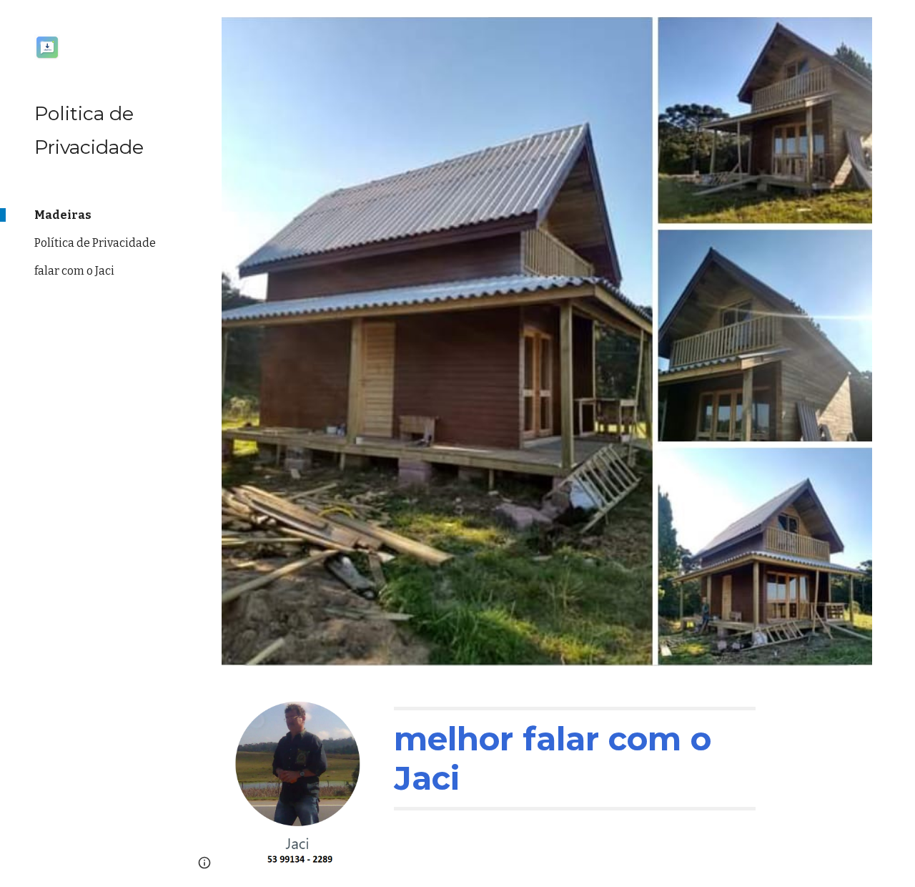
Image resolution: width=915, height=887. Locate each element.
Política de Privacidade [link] (95, 243)
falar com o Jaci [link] (74, 271)
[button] (898, 20)
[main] (574, 758)
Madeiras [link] (63, 215)
